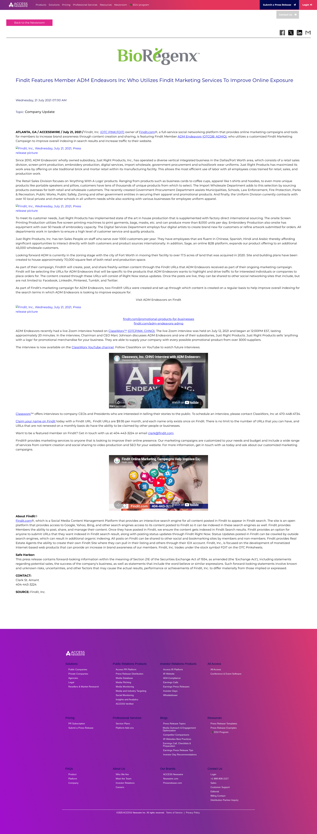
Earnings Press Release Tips (178, 750)
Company (73, 783)
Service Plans (123, 723)
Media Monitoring (125, 686)
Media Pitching (123, 682)
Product (72, 774)
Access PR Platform (126, 669)
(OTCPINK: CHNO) (141, 331)
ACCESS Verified (124, 703)
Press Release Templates (224, 723)
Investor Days (170, 691)
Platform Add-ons (125, 727)
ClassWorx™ (117, 331)
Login (305, 4)
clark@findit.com (161, 433)
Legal (71, 682)
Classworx (23, 414)
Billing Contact (218, 795)
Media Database (124, 678)
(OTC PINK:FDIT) (112, 132)
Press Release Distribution (129, 673)
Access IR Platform (173, 669)
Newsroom (120, 4)
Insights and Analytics (127, 699)
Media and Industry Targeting (131, 691)
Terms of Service (174, 812)
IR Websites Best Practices (177, 739)
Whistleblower (170, 695)
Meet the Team (123, 778)
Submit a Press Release (277, 4)
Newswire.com (170, 778)
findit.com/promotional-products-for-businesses (158, 319)
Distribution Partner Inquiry (224, 800)
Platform (72, 778)
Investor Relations (125, 783)
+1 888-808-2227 (220, 778)
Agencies (73, 678)
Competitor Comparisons (176, 734)
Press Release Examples (224, 727)
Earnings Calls (170, 682)
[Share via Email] (308, 32)
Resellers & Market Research (83, 686)
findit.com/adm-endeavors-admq (158, 323)
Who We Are (122, 774)
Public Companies (77, 669)
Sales (213, 783)
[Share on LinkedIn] (299, 32)
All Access (216, 669)
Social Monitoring (125, 695)
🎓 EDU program (139, 4)
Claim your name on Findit (35, 421)
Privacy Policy (193, 812)
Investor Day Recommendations (180, 754)
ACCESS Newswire (173, 774)
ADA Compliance (172, 678)
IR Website (169, 673)
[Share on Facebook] (282, 32)
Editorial (215, 791)
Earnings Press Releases (176, 686)
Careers (120, 787)
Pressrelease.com (172, 783)
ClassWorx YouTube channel (93, 347)
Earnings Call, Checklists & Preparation (177, 744)
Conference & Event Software (226, 673)
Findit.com (147, 132)
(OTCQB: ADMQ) (214, 136)
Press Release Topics (174, 723)
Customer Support (220, 787)
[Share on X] (291, 32)
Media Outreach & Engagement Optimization (179, 729)
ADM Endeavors (190, 136)
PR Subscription (76, 723)
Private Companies (78, 673)
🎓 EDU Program (220, 732)
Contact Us (285, 14)
